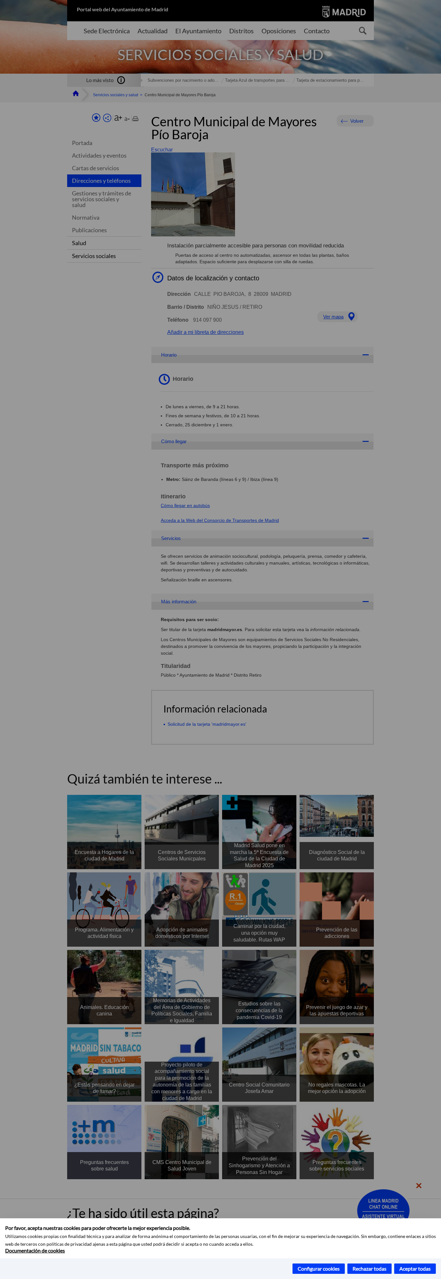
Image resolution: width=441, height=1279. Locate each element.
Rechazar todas (369, 1268)
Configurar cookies (319, 1268)
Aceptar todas (415, 1268)
